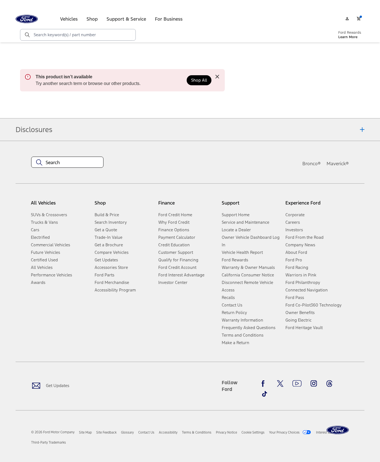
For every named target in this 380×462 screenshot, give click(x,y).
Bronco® (311, 164)
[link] (85, 432)
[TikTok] (264, 393)
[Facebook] (264, 383)
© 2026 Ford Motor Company (53, 432)
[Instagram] (313, 383)
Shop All (199, 80)
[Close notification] (217, 77)
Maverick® (338, 164)
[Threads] (329, 383)
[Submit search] (27, 34)
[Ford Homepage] (338, 430)
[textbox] (67, 162)
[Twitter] (280, 383)
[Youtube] (297, 383)
